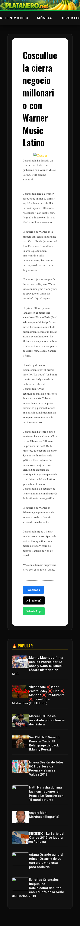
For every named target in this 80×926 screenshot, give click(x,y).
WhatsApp (33, 611)
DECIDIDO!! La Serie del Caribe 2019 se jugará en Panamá (46, 837)
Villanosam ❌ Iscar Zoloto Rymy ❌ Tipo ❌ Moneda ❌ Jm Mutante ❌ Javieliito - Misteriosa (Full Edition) (38, 695)
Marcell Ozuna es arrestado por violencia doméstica (47, 720)
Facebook (33, 590)
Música (44, 18)
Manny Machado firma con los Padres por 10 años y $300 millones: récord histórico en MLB (37, 666)
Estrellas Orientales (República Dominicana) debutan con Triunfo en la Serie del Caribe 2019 (38, 888)
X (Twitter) (33, 600)
